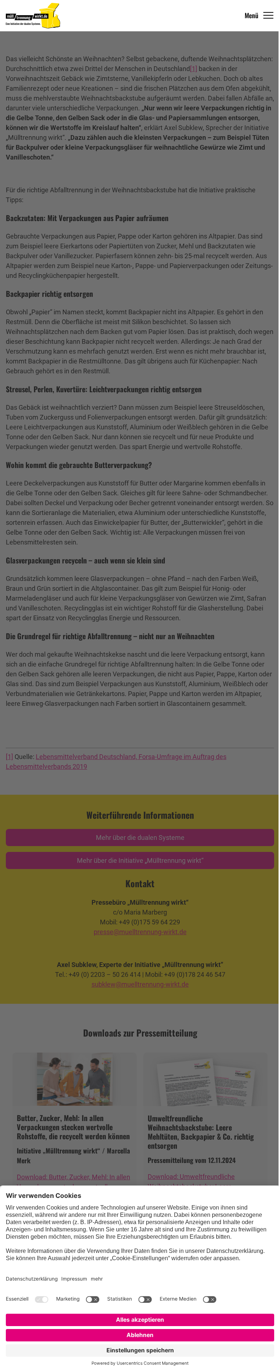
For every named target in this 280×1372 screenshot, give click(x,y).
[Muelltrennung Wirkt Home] (33, 15)
